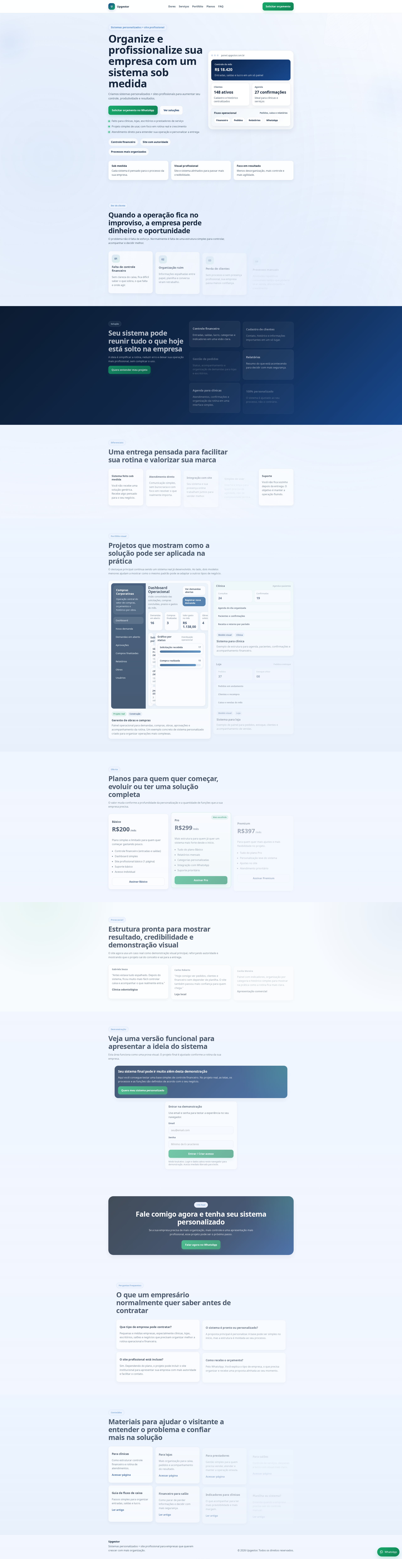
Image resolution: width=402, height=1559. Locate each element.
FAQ (220, 6)
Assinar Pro (201, 880)
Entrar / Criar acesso (201, 1152)
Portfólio (197, 6)
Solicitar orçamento (278, 6)
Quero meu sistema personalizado (142, 1089)
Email (171, 1121)
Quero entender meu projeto (129, 368)
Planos (210, 6)
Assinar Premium (263, 875)
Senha (172, 1135)
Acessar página (121, 1473)
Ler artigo (118, 1508)
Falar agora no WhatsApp (201, 1243)
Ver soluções (171, 110)
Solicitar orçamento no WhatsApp (133, 110)
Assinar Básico (138, 880)
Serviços (184, 6)
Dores (172, 6)
